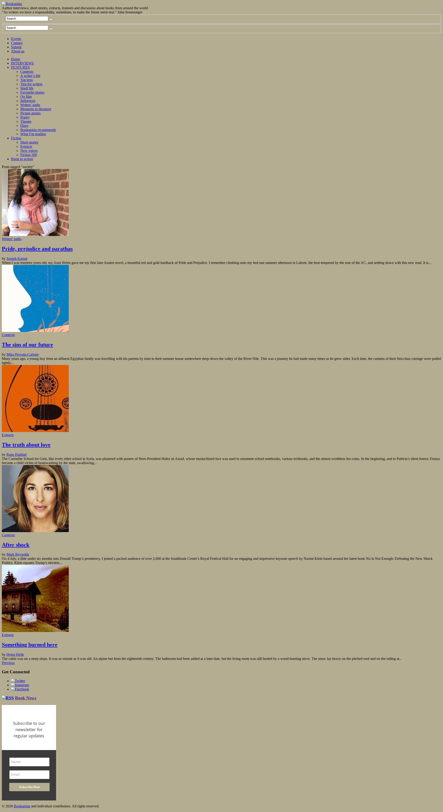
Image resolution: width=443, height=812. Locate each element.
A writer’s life (30, 76)
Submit (16, 47)
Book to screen (22, 159)
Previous (8, 663)
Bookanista (22, 806)
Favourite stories (32, 92)
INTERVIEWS (22, 63)
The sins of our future (27, 345)
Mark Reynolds (17, 554)
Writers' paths (11, 239)
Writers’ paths (30, 105)
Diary (24, 126)
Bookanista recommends (38, 130)
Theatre (25, 121)
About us (17, 51)
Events (16, 39)
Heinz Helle (15, 654)
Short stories (29, 142)
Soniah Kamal (16, 258)
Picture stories (30, 113)
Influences (27, 101)
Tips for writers (31, 84)
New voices (29, 151)
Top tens (26, 80)
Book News (25, 698)
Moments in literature (35, 109)
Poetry (25, 117)
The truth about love (26, 445)
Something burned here (29, 645)
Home (15, 59)
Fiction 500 (28, 155)
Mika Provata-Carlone (22, 354)
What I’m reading (33, 134)
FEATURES (20, 67)
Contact (16, 43)
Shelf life (26, 88)
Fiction (16, 138)
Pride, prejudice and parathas (37, 249)
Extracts (26, 146)
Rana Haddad (16, 455)
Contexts (26, 72)
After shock (15, 545)
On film (26, 96)
